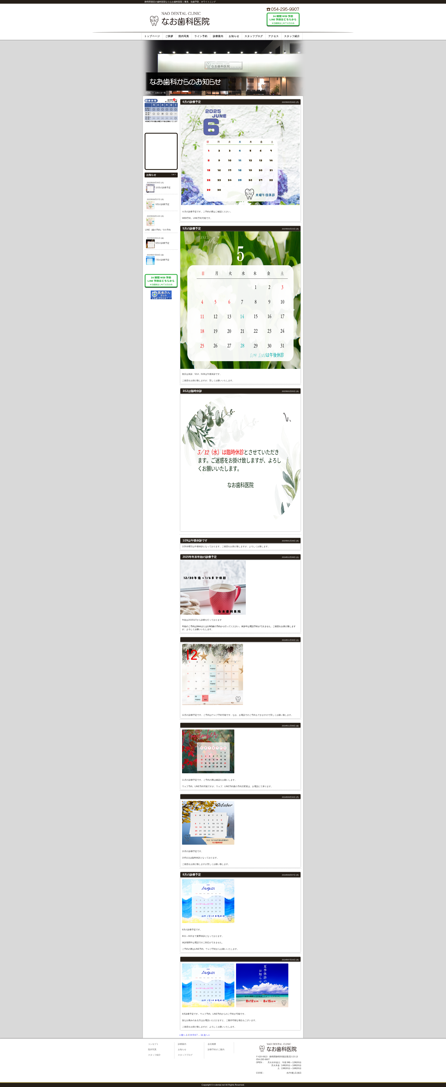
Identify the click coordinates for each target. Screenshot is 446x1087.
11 (202, 1035)
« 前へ (182, 1035)
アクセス (273, 36)
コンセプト (153, 1044)
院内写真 (184, 36)
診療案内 (218, 36)
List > (174, 174)
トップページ (152, 36)
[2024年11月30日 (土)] (184, 639)
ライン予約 (200, 36)
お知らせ (234, 36)
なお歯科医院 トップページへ (179, 19)
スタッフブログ (254, 36)
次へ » (207, 1035)
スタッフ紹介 (292, 36)
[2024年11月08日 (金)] (184, 725)
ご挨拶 (169, 36)
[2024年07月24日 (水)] (184, 959)
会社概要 (212, 1044)
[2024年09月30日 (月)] (184, 796)
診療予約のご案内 (216, 1049)
